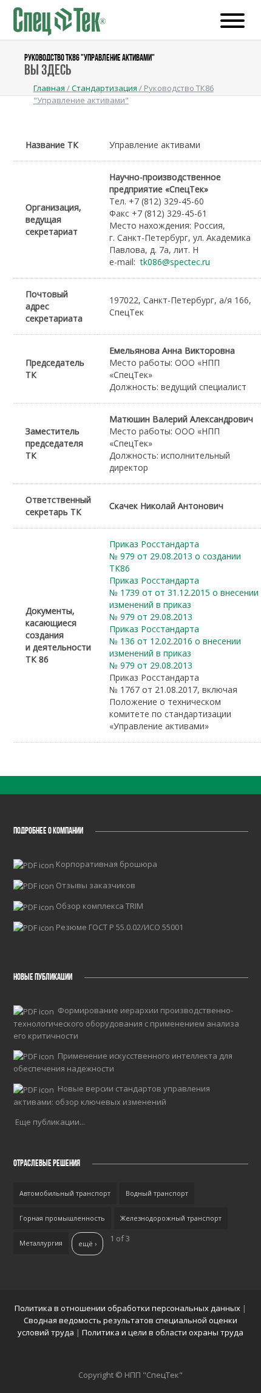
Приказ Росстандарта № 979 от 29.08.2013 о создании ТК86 (175, 556)
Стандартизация (104, 88)
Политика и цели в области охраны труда (162, 1332)
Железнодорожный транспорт (171, 1218)
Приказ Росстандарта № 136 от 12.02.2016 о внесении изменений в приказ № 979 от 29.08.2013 (175, 647)
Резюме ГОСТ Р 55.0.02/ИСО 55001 (119, 927)
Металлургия (41, 1242)
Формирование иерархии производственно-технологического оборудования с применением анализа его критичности (126, 1023)
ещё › (87, 1243)
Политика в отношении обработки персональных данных (128, 1308)
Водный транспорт (157, 1193)
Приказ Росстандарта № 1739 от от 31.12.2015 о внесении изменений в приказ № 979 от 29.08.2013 (184, 598)
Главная (49, 88)
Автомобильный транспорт (64, 1193)
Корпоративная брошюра (106, 863)
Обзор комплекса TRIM (99, 905)
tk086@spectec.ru (175, 262)
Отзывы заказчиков (95, 885)
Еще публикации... (50, 1121)
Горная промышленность (62, 1218)
